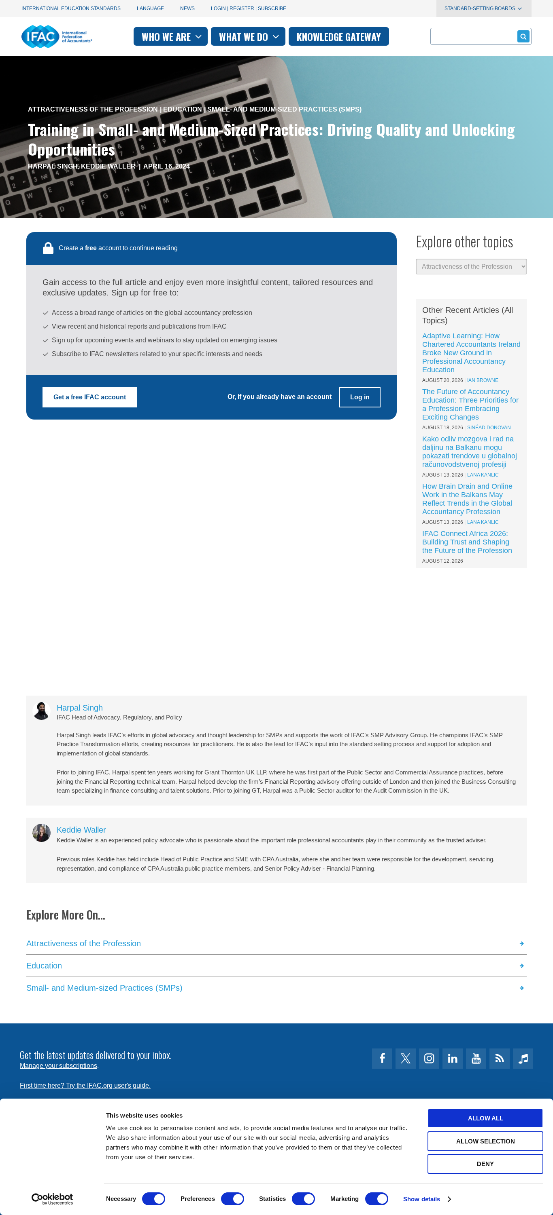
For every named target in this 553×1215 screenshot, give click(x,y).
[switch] (232, 1198)
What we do (244, 36)
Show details (421, 1199)
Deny (485, 1163)
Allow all (485, 1118)
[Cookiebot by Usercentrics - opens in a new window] (52, 1199)
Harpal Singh (53, 166)
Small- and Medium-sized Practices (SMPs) (284, 109)
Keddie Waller (108, 166)
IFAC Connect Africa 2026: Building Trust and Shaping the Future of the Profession (467, 542)
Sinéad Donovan (489, 427)
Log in (360, 397)
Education (182, 109)
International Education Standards (71, 8)
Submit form (523, 36)
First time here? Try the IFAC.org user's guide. (85, 1085)
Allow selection (485, 1141)
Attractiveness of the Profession (93, 109)
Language (150, 8)
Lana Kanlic (483, 475)
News (187, 8)
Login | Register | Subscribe (248, 8)
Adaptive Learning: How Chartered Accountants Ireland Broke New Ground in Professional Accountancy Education (471, 353)
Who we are (167, 36)
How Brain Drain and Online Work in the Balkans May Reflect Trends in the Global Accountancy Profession (467, 499)
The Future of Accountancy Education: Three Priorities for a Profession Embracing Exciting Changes (470, 404)
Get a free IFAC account (89, 397)
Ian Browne (482, 380)
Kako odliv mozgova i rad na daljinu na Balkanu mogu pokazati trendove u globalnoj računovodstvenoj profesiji (469, 451)
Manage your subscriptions (58, 1065)
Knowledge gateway (339, 36)
